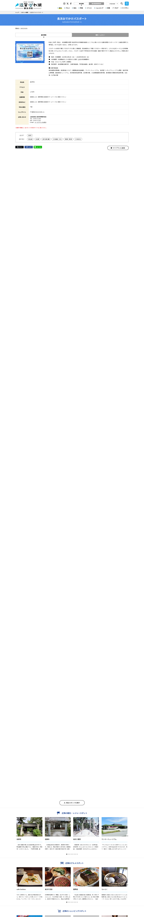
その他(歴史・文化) (57, 139)
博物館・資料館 (68, 139)
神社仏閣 (30, 139)
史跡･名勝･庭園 (46, 139)
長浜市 (29, 135)
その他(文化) (78, 139)
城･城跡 (37, 139)
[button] (66, 854)
